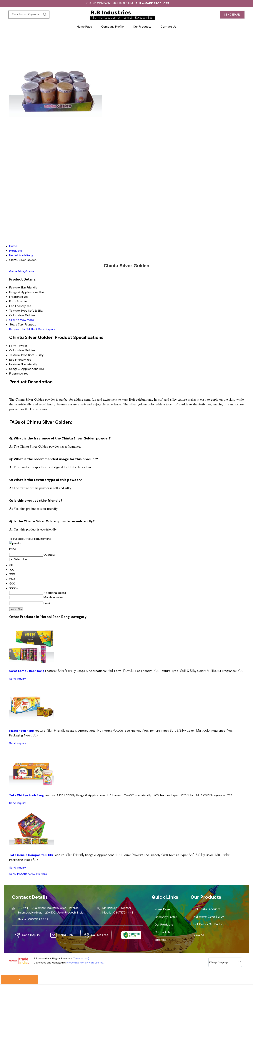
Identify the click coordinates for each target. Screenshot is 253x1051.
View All (199, 935)
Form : (124, 671)
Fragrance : (232, 671)
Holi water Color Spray (209, 917)
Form (12, 346)
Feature (14, 364)
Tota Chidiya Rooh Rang (26, 795)
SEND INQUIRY (18, 874)
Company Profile (112, 26)
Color (13, 350)
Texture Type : (178, 671)
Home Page (84, 26)
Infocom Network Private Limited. (85, 962)
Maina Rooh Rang (21, 731)
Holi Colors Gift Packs (208, 924)
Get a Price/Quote (21, 271)
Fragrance (16, 373)
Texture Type (18, 355)
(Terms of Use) (81, 958)
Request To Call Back (23, 329)
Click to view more (21, 320)
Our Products (142, 26)
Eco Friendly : (147, 671)
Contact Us (168, 26)
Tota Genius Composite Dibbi (31, 855)
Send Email (232, 14)
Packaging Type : (23, 735)
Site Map (161, 940)
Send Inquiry (46, 329)
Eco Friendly (17, 360)
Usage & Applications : (95, 671)
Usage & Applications (23, 369)
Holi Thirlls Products (207, 909)
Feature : (60, 671)
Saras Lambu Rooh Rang (26, 671)
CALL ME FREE (37, 874)
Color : (209, 671)
